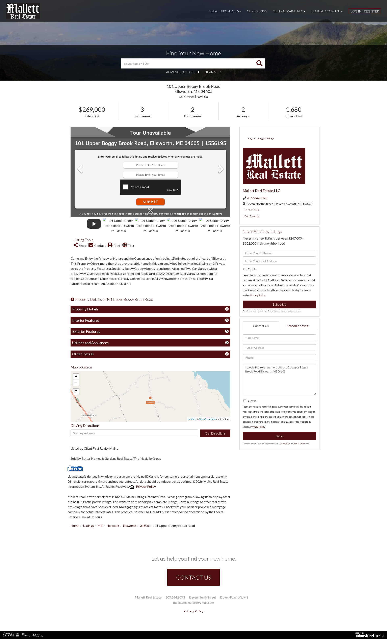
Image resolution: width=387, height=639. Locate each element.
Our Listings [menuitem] (257, 11)
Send (279, 436)
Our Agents (251, 216)
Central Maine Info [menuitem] (288, 11)
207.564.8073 (175, 597)
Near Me (211, 72)
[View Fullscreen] (76, 392)
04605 (144, 525)
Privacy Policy (146, 486)
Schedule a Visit (297, 326)
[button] (259, 63)
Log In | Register (365, 11)
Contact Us (251, 210)
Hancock (112, 525)
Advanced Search (181, 72)
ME (100, 525)
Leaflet (191, 419)
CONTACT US (193, 577)
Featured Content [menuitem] (326, 11)
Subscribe (279, 304)
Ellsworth (129, 525)
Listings (88, 525)
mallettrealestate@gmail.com (193, 602)
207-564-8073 (257, 198)
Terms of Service (299, 444)
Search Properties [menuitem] (224, 11)
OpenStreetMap (207, 419)
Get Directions (215, 433)
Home (75, 525)
